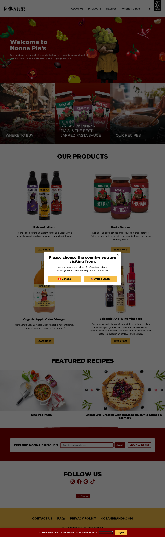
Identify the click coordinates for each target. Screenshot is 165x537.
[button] (118, 255)
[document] (82, 268)
